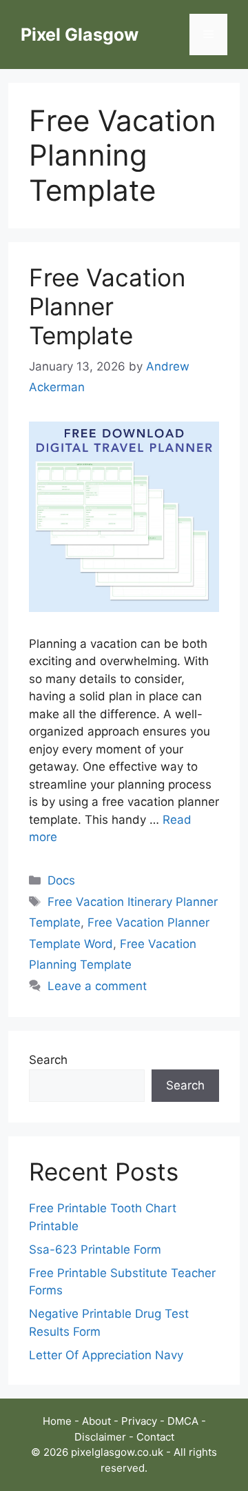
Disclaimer (100, 1436)
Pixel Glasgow (79, 34)
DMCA (182, 1421)
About (96, 1421)
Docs (61, 880)
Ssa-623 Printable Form (95, 1249)
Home (57, 1421)
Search (48, 1060)
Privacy (139, 1421)
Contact (155, 1436)
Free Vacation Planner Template (107, 306)
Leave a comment (97, 986)
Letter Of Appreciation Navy (106, 1355)
